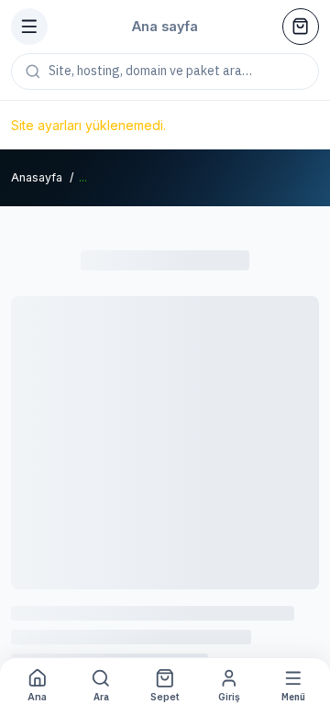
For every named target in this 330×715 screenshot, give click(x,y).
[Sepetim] (300, 26)
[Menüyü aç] (29, 26)
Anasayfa (36, 177)
